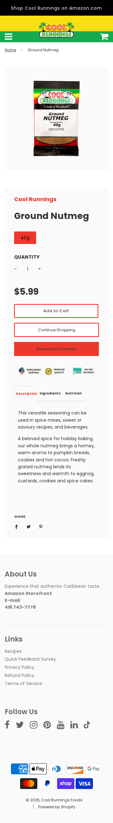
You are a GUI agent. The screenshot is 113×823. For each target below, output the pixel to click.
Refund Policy (19, 675)
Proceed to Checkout (56, 349)
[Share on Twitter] (28, 526)
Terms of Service (23, 683)
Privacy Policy (19, 667)
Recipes (13, 651)
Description (26, 393)
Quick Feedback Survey (30, 659)
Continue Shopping (56, 330)
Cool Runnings (35, 199)
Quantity (27, 257)
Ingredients (50, 393)
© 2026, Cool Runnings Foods (54, 800)
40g (25, 238)
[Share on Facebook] (18, 526)
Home (10, 50)
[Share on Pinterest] (40, 526)
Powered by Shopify (56, 807)
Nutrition (73, 393)
